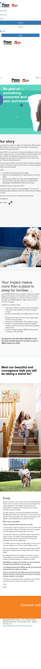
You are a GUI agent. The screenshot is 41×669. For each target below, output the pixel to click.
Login (20, 35)
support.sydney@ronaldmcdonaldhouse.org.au (18, 626)
